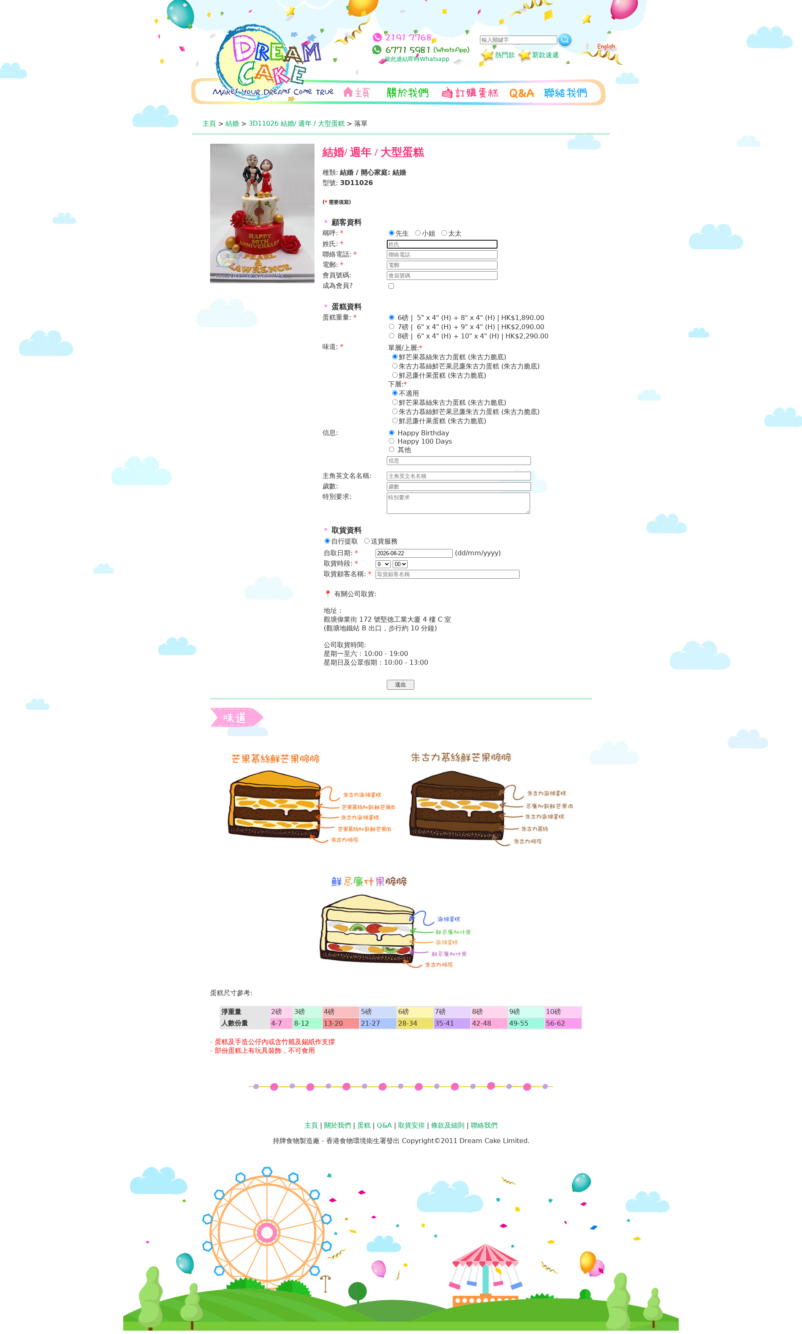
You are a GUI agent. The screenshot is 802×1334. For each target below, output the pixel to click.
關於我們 (337, 1125)
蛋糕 (364, 1125)
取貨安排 (411, 1125)
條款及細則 (447, 1125)
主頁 (209, 123)
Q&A (384, 1125)
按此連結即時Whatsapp (417, 59)
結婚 (232, 123)
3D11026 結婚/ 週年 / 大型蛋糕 (297, 123)
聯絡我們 (484, 1125)
